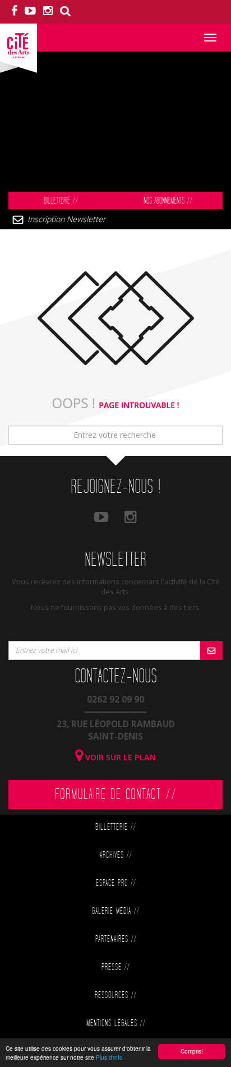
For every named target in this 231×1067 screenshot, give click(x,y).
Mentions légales (115, 1023)
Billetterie (61, 201)
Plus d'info (109, 1057)
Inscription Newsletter (66, 219)
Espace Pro (116, 883)
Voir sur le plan (119, 757)
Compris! (192, 1051)
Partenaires (115, 939)
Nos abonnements (168, 201)
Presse (115, 967)
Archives (116, 855)
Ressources (115, 995)
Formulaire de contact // (116, 794)
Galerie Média (115, 911)
